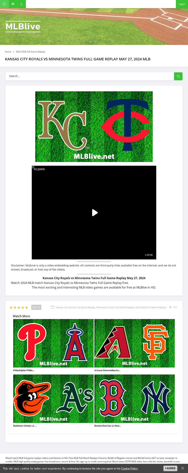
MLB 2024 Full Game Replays (151, 307)
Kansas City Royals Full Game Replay (75, 307)
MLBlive (23, 26)
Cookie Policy (129, 468)
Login (182, 4)
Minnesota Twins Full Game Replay (115, 307)
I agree (170, 468)
